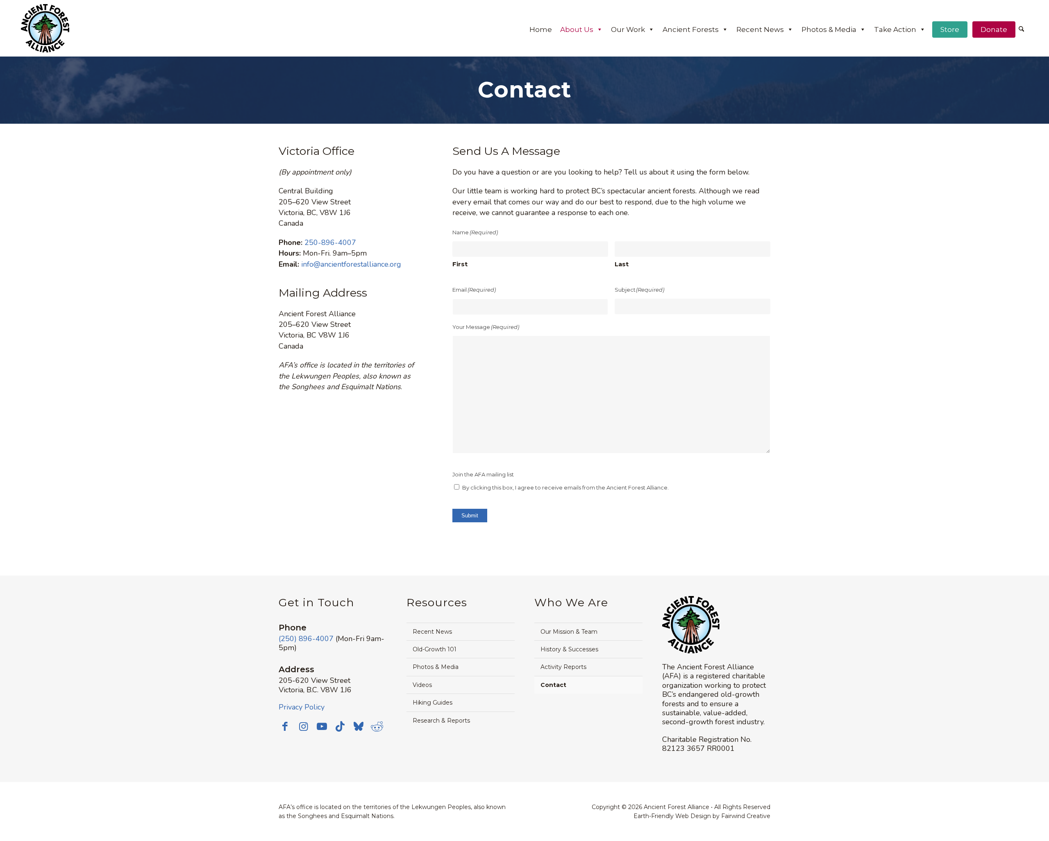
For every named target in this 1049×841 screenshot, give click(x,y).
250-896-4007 (330, 242)
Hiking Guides (432, 702)
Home (540, 29)
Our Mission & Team (568, 631)
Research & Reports (441, 720)
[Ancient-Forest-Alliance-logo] (45, 28)
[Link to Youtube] (322, 726)
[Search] (1021, 29)
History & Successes (569, 649)
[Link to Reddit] (377, 726)
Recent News (760, 29)
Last (622, 264)
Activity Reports (563, 667)
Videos (422, 685)
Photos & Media (829, 29)
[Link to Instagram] (303, 726)
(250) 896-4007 (306, 639)
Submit (469, 515)
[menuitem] (1021, 29)
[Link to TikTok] (340, 726)
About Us (576, 29)
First (460, 264)
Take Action (895, 29)
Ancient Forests (691, 29)
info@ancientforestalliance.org (351, 264)
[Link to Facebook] (285, 726)
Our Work (628, 29)
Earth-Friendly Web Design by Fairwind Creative (701, 816)
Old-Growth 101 (434, 649)
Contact (553, 685)
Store (949, 29)
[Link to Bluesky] (358, 727)
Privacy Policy (302, 707)
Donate (994, 29)
